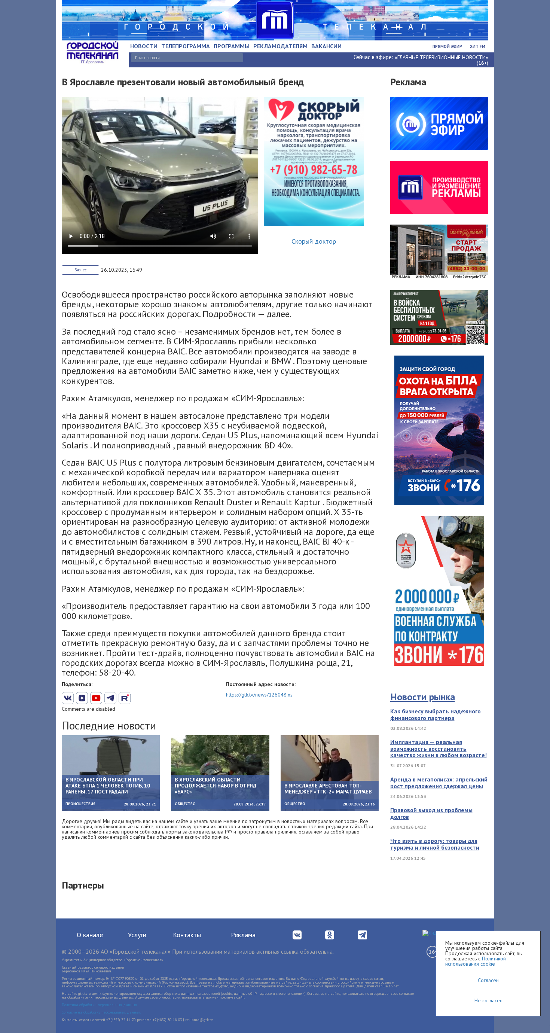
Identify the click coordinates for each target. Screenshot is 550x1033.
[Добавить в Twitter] (96, 698)
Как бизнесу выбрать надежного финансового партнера (435, 714)
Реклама (243, 934)
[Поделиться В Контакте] (68, 698)
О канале (90, 934)
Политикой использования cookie (475, 961)
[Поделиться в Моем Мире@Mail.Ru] (139, 698)
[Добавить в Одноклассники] (125, 698)
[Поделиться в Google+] (82, 698)
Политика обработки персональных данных (99, 1004)
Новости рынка (422, 697)
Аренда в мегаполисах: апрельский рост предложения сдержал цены (439, 782)
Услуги (137, 934)
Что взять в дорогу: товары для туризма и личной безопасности (434, 844)
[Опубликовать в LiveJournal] (110, 698)
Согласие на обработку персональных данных (101, 1012)
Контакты (187, 934)
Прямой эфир (447, 46)
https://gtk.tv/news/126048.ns (259, 694)
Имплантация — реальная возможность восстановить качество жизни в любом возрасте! (438, 748)
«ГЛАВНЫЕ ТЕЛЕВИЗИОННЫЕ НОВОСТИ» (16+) (441, 60)
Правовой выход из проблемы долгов (431, 813)
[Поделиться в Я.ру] (153, 698)
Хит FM (477, 46)
